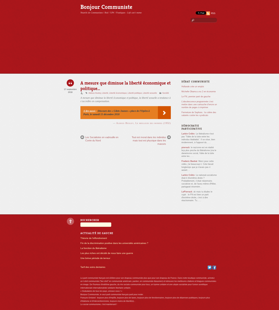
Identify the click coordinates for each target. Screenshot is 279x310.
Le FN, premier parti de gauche (195, 96)
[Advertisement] (139, 49)
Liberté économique (118, 93)
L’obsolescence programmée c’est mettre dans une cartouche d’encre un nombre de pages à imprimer (199, 104)
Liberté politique (135, 93)
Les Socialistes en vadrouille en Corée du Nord (101, 139)
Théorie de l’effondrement (93, 238)
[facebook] (214, 267)
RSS (213, 13)
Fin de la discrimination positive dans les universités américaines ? (114, 243)
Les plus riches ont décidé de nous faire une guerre (106, 253)
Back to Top (70, 221)
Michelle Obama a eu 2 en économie (198, 91)
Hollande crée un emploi (192, 86)
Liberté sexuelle (150, 93)
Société (165, 93)
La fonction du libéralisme (93, 248)
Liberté (105, 93)
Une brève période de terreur (95, 258)
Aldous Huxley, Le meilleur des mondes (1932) (143, 123)
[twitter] (210, 267)
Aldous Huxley (94, 93)
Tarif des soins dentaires (92, 267)
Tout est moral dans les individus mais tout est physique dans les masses (149, 140)
